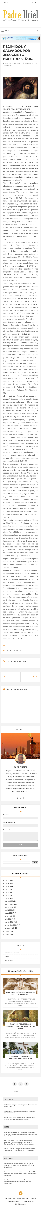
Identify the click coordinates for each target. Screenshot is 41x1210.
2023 (8, 898)
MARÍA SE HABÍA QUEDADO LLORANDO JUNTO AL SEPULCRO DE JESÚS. (20, 1026)
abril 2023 (8, 910)
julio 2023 (8, 919)
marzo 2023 (9, 907)
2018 (8, 883)
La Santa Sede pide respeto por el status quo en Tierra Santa (20, 1105)
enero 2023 (9, 901)
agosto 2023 (9, 922)
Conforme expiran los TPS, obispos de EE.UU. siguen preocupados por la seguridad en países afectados (20, 1173)
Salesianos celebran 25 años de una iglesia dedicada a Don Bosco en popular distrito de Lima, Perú (19, 1165)
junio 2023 (9, 916)
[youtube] (32, 2)
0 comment (7, 65)
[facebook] (39, 2)
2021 (8, 892)
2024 (8, 932)
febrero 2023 (9, 904)
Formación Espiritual (12, 953)
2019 (8, 886)
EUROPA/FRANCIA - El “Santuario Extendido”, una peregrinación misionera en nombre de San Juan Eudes (20, 1134)
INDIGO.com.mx (20, 1204)
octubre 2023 (10, 928)
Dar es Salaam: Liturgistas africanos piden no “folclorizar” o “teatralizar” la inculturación (19, 1149)
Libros (7, 956)
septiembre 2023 (11, 925)
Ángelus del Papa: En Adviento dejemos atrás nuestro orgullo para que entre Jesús (19, 1118)
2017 (8, 880)
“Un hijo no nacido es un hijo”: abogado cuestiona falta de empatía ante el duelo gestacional (18, 1181)
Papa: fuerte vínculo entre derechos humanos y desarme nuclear (20, 1112)
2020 (8, 889)
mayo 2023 (9, 913)
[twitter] (35, 2)
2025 (8, 935)
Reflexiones (9, 960)
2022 (8, 895)
